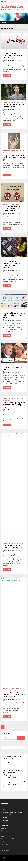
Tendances (5, 784)
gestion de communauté (6, 765)
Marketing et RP (18, 770)
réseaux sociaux (14, 782)
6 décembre (4, 756)
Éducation (9, 786)
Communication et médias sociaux (11, 51)
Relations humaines (6, 839)
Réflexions (3, 836)
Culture (22, 150)
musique (5, 772)
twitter (14, 784)
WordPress (3, 858)
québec (11, 777)
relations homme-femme (8, 779)
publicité (20, 775)
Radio (21, 51)
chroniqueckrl (12, 761)
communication (18, 761)
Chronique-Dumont (6, 761)
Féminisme (21, 763)
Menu (4, 22)
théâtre (8, 784)
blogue (15, 759)
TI (11, 784)
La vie (21, 398)
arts (20, 756)
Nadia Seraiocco (12, 6)
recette (14, 777)
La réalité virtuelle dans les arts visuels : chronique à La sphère (14, 156)
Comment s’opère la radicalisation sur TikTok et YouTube (12, 55)
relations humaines (17, 779)
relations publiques (7, 782)
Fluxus (15, 763)
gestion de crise (14, 765)
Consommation (5, 815)
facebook (11, 763)
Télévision (20, 784)
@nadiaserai (5, 850)
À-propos (3, 807)
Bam (9, 858)
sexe (18, 782)
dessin (23, 761)
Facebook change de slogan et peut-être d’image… (13, 106)
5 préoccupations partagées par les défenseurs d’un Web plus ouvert (14, 405)
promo (17, 775)
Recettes (3, 833)
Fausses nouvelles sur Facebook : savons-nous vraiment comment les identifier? (11, 264)
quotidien (6, 777)
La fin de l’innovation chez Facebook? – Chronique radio (13, 547)
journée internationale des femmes (10, 768)
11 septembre (14, 756)
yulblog (4, 786)
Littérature (9, 770)
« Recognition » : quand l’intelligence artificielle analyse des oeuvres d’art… (14, 694)
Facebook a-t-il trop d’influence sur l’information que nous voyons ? (14, 315)
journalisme (20, 765)
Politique (5, 400)
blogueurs (19, 758)
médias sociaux (13, 772)
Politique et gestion (9, 775)
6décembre (9, 756)
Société (22, 782)
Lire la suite (7, 75)
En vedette (4, 820)
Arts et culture (8, 759)
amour (18, 756)
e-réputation (5, 763)
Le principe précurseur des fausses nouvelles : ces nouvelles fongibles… (12, 208)
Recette (3, 831)
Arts (2, 809)
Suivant (14, 727)
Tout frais (3, 844)
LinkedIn (4, 770)
